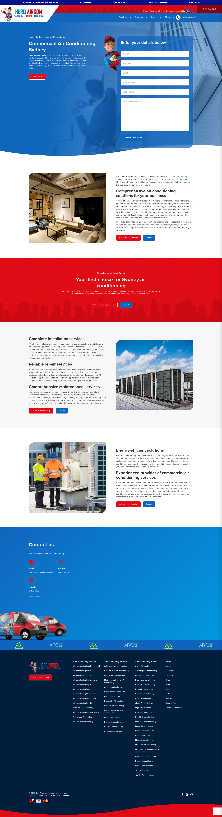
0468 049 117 (63, 572)
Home (31, 37)
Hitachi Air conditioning (144, 717)
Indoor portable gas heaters (115, 692)
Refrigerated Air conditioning (115, 675)
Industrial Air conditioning (83, 708)
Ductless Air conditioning (114, 706)
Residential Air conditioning (84, 675)
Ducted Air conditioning (113, 722)
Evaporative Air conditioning (115, 701)
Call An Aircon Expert (40, 677)
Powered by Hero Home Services (40, 2)
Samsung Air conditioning (145, 766)
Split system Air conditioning (115, 666)
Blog (168, 680)
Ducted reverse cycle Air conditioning (114, 711)
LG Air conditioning (142, 735)
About (168, 666)
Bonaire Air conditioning (144, 675)
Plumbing (85, 2)
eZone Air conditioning (144, 703)
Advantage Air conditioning (146, 671)
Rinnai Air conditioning (144, 761)
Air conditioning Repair (82, 685)
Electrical (194, 2)
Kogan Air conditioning (144, 726)
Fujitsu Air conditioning (144, 708)
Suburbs (169, 675)
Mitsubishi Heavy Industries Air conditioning (147, 750)
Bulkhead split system (113, 731)
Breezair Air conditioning (145, 685)
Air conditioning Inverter (113, 687)
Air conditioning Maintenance (84, 698)
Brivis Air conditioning (144, 689)
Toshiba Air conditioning (144, 775)
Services (39, 37)
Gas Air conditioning (112, 696)
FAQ (168, 685)
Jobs (168, 694)
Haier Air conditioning (143, 712)
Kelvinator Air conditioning (145, 721)
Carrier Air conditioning (144, 694)
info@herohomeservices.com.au (41, 572)
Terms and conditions (174, 708)
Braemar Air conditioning (145, 680)
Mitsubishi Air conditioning (145, 745)
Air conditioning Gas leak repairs (86, 712)
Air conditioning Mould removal (85, 694)
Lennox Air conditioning (144, 731)
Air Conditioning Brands (146, 661)
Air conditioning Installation (84, 703)
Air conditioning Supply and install (86, 666)
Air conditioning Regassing (84, 689)
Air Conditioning (157, 2)
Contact (126, 305)
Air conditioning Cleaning (83, 721)
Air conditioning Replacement (85, 680)
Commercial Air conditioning (84, 717)
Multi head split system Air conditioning (114, 681)
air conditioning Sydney (176, 176)
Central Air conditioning (113, 727)
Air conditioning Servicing (83, 671)
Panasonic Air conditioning (145, 756)
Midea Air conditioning (144, 740)
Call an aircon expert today (103, 305)
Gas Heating (119, 2)
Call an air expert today (128, 238)
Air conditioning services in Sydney (111, 273)
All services (170, 671)
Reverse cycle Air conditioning (116, 671)
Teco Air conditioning (143, 770)
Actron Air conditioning (144, 666)
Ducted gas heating (112, 717)
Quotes (169, 698)
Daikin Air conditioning (144, 698)
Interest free (171, 703)
